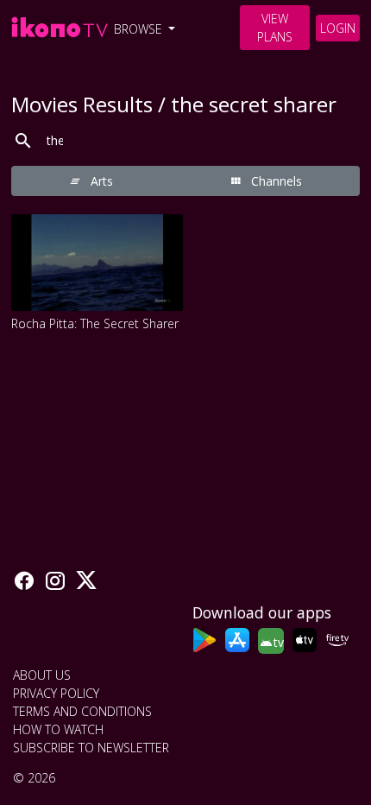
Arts (100, 181)
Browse (140, 29)
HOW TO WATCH (58, 729)
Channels (275, 181)
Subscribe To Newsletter (91, 747)
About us (42, 675)
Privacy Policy (56, 693)
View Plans (274, 27)
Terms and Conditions (82, 711)
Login (337, 28)
